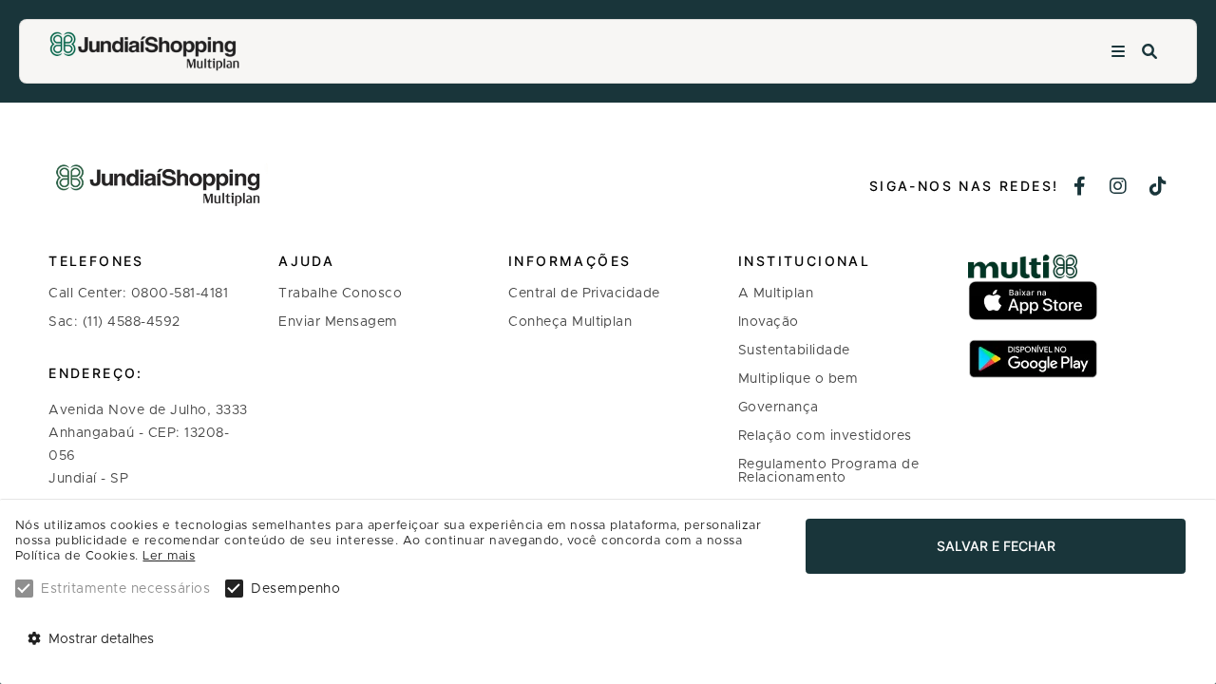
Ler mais (168, 556)
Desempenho (295, 589)
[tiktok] (1159, 188)
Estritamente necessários (125, 589)
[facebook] (1080, 188)
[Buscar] (1149, 52)
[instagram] (1119, 188)
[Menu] (1118, 52)
